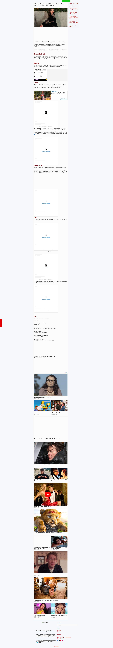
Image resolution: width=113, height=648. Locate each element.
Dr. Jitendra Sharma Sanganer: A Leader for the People (73, 17)
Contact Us (73, 1)
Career (58, 631)
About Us (59, 628)
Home (40, 1)
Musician (53, 1)
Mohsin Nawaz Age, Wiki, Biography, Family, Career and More (73, 25)
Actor (43, 1)
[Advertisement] (50, 34)
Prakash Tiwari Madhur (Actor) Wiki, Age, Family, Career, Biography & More (73, 9)
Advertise (59, 630)
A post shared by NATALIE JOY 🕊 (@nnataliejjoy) (46, 126)
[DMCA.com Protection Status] (38, 642)
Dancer (48, 1)
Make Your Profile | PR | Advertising (64, 637)
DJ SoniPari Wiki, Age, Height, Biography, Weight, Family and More (73, 13)
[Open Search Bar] (77, 1)
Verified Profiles (66, 1)
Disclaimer (59, 634)
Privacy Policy (60, 638)
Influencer (59, 1)
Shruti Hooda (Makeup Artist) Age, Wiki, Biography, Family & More (73, 21)
